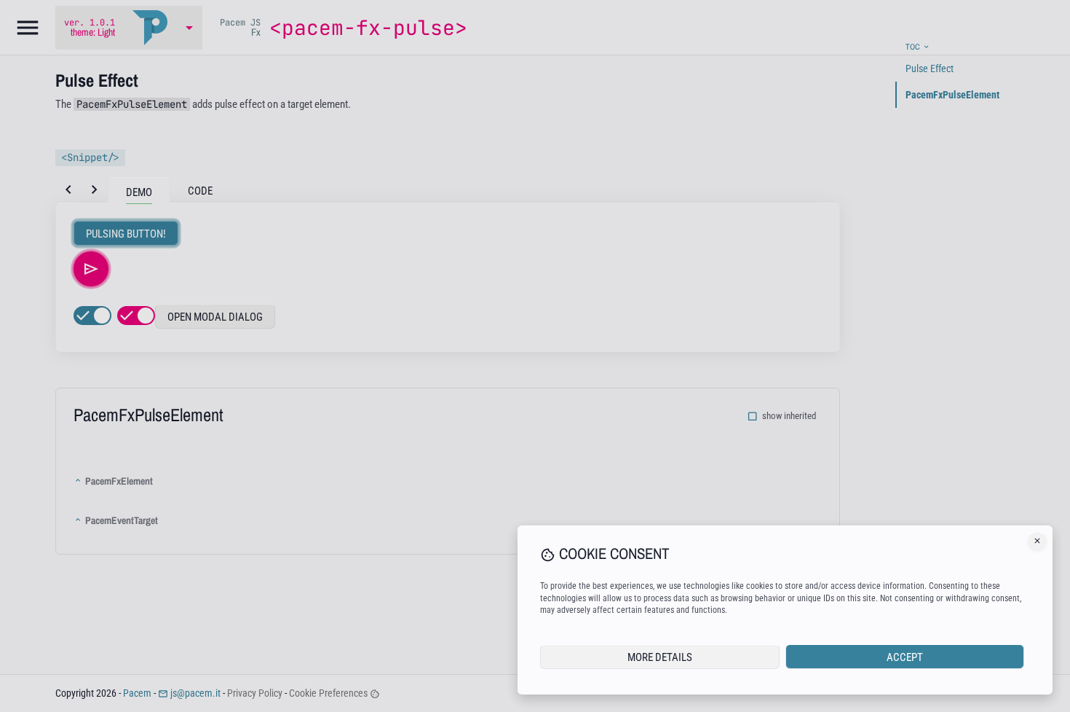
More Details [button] (659, 657)
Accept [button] (905, 657)
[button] (1037, 540)
